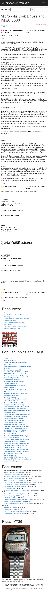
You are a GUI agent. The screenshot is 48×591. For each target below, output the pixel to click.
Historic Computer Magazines (13, 501)
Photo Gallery (8, 324)
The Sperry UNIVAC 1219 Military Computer (17, 484)
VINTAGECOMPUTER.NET (15, 3)
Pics (2, 39)
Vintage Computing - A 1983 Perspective (16, 496)
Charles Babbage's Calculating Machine (15, 494)
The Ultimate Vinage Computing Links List (16, 326)
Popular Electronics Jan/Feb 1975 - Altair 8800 (17, 511)
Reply (3, 184)
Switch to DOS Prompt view (12, 328)
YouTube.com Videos (10, 320)
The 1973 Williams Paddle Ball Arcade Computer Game (20, 482)
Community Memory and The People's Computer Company (21, 490)
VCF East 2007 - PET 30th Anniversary (15, 486)
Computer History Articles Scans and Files (16, 318)
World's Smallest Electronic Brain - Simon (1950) (18, 503)
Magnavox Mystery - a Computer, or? (15, 480)
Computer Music (9, 509)
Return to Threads (40, 25)
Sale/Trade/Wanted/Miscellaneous (14, 322)
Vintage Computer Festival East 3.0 (14, 472)
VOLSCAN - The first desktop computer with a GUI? (19, 476)
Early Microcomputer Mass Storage (14, 513)
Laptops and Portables (10, 497)
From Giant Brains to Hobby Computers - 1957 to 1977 (20, 499)
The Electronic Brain (10, 488)
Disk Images (7, 317)
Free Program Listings (10, 507)
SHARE (4, 26)
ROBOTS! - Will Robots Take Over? (14, 478)
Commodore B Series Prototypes (14, 474)
